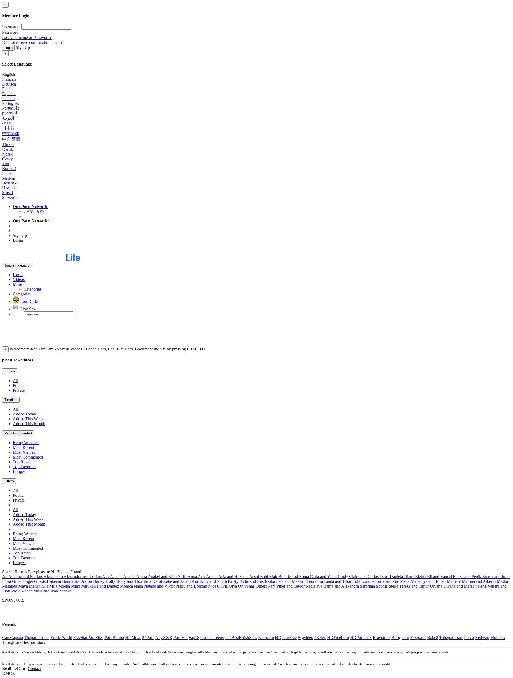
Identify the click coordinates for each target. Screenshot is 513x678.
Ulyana (436, 586)
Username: (11, 26)
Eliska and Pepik (467, 576)
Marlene (454, 581)
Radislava (314, 586)
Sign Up (23, 47)
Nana (139, 586)
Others (262, 586)
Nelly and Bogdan (192, 586)
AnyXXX (163, 637)
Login (8, 48)
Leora (311, 581)
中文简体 (10, 133)
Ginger (27, 581)
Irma (147, 581)
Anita (182, 576)
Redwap (482, 637)
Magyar (8, 178)
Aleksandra (54, 576)
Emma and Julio (496, 576)
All (15, 380)
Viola (16, 591)
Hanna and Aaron (77, 581)
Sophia (382, 586)
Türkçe (8, 144)
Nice (212, 586)
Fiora (7, 581)
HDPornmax (361, 637)
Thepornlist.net (36, 637)
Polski (7, 173)
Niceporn (266, 637)
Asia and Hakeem (233, 576)
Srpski (7, 192)
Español (9, 93)
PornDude (28, 301)
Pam (272, 586)
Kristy (233, 581)
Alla (106, 576)
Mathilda (10, 586)
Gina (16, 581)
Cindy (343, 576)
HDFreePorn (338, 637)
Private (9, 371)
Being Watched (26, 442)
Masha (502, 581)
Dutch (7, 89)
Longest (19, 471)
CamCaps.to (12, 637)
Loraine (368, 581)
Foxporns (418, 637)
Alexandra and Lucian (83, 576)
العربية (8, 118)
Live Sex (27, 309)
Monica (127, 586)
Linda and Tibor (338, 581)
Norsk (7, 154)
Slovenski (10, 197)
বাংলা (5, 163)
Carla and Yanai (324, 576)
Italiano (8, 98)
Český (7, 159)
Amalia (116, 576)
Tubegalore (11, 642)
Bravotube (381, 637)
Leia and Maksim (291, 581)
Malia (405, 581)
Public (18, 385)
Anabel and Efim (162, 576)
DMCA (8, 673)
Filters (9, 481)
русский (9, 113)
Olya (233, 586)
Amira (142, 576)
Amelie (129, 576)
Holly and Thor (129, 581)
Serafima (368, 586)
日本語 (8, 128)
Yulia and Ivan (46, 591)
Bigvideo (305, 637)
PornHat (180, 637)
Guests (40, 581)
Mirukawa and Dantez (100, 586)
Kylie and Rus (252, 581)
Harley (99, 581)
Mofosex (497, 637)
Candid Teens (212, 637)
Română (9, 168)
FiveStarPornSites (88, 637)
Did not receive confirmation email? (32, 42)
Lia (320, 581)
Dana (385, 576)
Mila (53, 586)
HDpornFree (286, 637)
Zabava (65, 591)
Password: (11, 32)
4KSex (320, 637)
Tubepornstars (451, 637)
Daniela (397, 576)
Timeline (10, 400)
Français (9, 79)
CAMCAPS (34, 211)
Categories (32, 289)
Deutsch (9, 84)
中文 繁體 (11, 139)
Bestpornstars (33, 642)
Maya (23, 586)
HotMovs (133, 637)
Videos (19, 279)
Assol (254, 576)
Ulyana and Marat (459, 586)
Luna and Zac (387, 581)
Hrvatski (9, 188)
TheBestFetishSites (241, 637)
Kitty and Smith (214, 581)
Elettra (421, 576)
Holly (111, 581)
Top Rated (21, 462)
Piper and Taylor (291, 586)
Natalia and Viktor (160, 586)
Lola (356, 581)
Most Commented (18, 433)
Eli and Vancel (440, 576)
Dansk (7, 149)
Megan (35, 586)
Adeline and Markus (26, 576)
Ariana (212, 576)
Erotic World (61, 637)
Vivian (27, 591)
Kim (196, 581)
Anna (193, 576)
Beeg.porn (400, 637)
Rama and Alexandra (341, 586)
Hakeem (54, 581)
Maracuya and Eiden (429, 581)
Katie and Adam (177, 581)
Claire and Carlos (364, 576)
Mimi (76, 586)
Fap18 (194, 637)
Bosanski (10, 183)
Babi (264, 576)
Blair (273, 576)
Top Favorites (24, 466)
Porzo (469, 637)
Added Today (24, 414)
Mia (45, 586)
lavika (270, 581)
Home (18, 274)
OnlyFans (247, 586)
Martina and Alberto (479, 581)
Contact (34, 668)
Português (10, 103)
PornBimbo (114, 637)
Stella (394, 586)
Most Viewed (24, 452)
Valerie (481, 586)
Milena (64, 586)
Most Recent (23, 447)
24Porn (148, 637)
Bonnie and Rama (294, 576)
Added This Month (29, 423)
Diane (409, 576)
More (17, 284)
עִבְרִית (7, 123)
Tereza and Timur (414, 586)
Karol (157, 581)
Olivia (223, 586)
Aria (202, 576)
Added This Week (28, 419)
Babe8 (432, 637)
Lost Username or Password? (27, 37)
